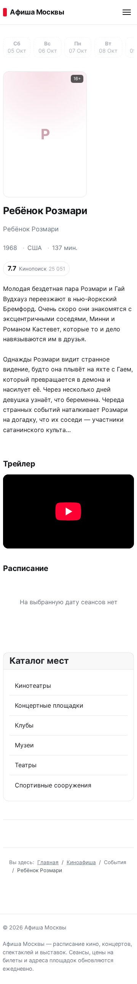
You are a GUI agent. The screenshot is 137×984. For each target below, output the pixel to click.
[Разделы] (126, 12)
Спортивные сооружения (53, 785)
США (34, 248)
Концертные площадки (49, 705)
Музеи (24, 745)
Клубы (24, 725)
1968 (10, 248)
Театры (26, 765)
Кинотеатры (33, 685)
